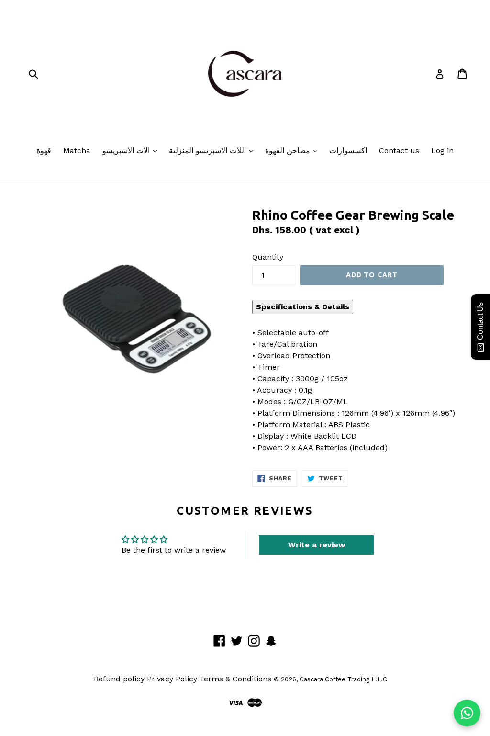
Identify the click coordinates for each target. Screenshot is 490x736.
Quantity (267, 256)
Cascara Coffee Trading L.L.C (343, 679)
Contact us (399, 150)
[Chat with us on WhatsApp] (467, 713)
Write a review (316, 544)
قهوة (43, 150)
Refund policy (119, 678)
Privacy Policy (172, 678)
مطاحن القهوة (288, 150)
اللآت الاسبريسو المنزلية (208, 150)
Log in (442, 150)
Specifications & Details (302, 306)
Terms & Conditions (235, 678)
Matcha (76, 150)
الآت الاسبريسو (127, 150)
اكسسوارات (348, 150)
